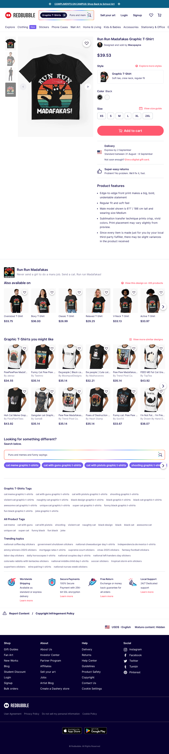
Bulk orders (11, 688)
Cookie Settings (92, 688)
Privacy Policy (31, 713)
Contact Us (89, 683)
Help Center (89, 660)
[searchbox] (84, 454)
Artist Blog (47, 683)
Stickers (44, 27)
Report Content (19, 613)
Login (7, 677)
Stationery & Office (153, 27)
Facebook (135, 655)
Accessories (130, 27)
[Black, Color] (99, 97)
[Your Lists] (151, 15)
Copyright (88, 677)
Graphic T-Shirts (14, 488)
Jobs (43, 677)
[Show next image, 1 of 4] (88, 86)
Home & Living (92, 27)
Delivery (87, 649)
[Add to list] (87, 43)
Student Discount (15, 671)
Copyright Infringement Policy (55, 613)
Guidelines (88, 666)
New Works (11, 660)
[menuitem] (10, 27)
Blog (7, 666)
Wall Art (75, 27)
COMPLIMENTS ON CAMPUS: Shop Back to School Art (84, 3)
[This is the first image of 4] (23, 86)
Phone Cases (60, 27)
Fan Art (8, 655)
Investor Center (50, 655)
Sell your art (48, 671)
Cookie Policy (89, 713)
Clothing (26, 27)
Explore (10, 27)
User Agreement (12, 713)
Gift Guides (11, 649)
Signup (8, 683)
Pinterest (134, 672)
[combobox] (66, 15)
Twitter (133, 660)
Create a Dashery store (54, 688)
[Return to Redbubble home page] (20, 15)
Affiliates (45, 666)
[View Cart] (160, 15)
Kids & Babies (112, 27)
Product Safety (91, 671)
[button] (84, 3)
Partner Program (50, 660)
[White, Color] (107, 97)
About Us (46, 649)
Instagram (135, 649)
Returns (86, 655)
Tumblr (133, 666)
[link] (22, 465)
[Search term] (89, 15)
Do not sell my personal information (61, 713)
